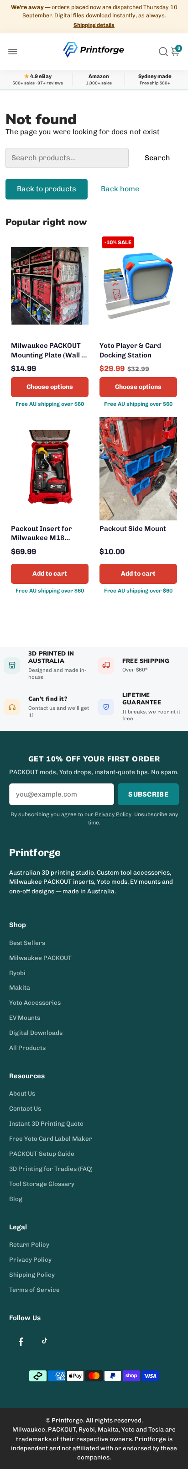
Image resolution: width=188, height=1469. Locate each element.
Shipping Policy (32, 1274)
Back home (120, 188)
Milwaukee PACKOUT (40, 957)
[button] (19, 51)
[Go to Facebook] (21, 1342)
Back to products (46, 188)
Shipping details (94, 25)
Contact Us (25, 1108)
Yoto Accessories (35, 1002)
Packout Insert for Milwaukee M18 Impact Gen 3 (41, 534)
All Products (27, 1047)
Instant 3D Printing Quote (46, 1123)
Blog (15, 1198)
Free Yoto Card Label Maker (50, 1138)
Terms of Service (34, 1289)
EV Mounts (24, 1017)
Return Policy (29, 1244)
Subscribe (148, 794)
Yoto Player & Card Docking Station (130, 350)
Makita (19, 987)
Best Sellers (27, 942)
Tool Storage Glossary (41, 1183)
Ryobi (17, 972)
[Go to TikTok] (45, 1341)
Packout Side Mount (132, 529)
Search (157, 157)
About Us (22, 1093)
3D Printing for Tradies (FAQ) (51, 1168)
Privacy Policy (113, 814)
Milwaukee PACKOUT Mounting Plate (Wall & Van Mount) (48, 350)
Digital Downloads (36, 1032)
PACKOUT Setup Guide (41, 1153)
